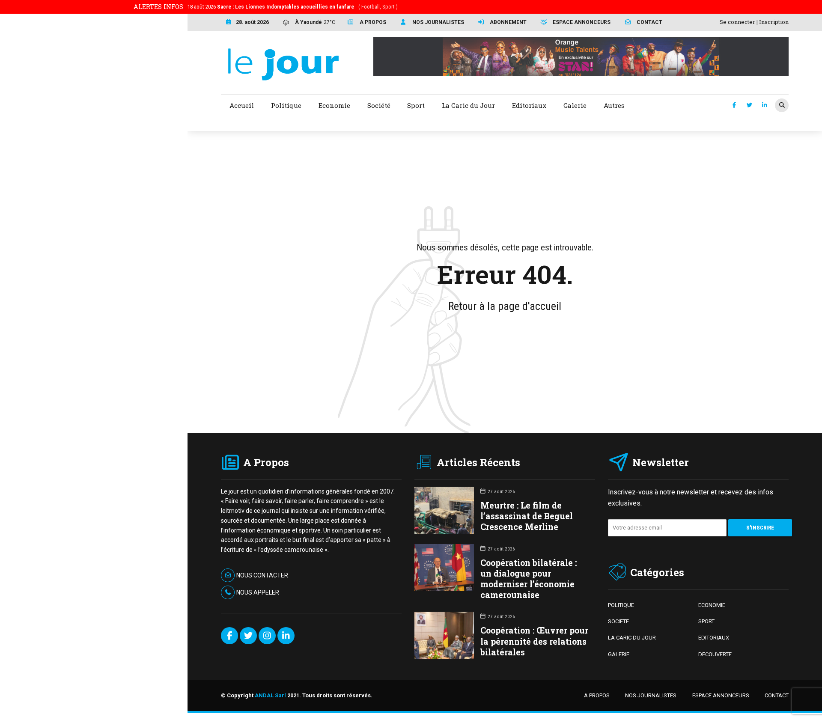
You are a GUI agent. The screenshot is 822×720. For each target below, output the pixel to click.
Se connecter (737, 22)
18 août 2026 (293, 6)
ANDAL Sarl (270, 695)
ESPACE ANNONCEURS (720, 695)
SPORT (706, 621)
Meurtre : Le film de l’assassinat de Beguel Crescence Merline (526, 516)
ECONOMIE (711, 605)
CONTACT (777, 695)
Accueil (241, 105)
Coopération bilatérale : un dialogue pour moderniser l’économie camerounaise (528, 579)
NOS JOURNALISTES (650, 695)
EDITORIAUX (713, 637)
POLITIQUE (621, 605)
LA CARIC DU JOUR (632, 637)
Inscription (774, 22)
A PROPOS (597, 695)
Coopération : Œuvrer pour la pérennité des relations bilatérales (534, 641)
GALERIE (618, 654)
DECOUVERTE (715, 654)
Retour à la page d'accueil (504, 306)
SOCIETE (618, 621)
